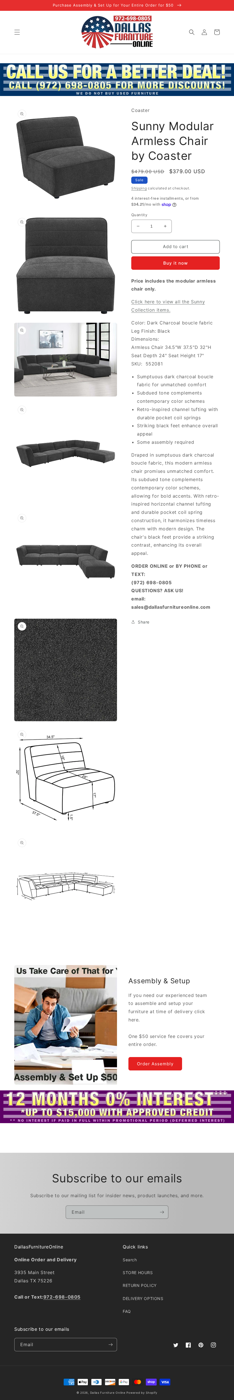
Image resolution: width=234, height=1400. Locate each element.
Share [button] (144, 622)
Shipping (139, 188)
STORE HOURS (138, 1272)
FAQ (127, 1311)
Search (130, 1259)
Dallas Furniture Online (108, 1392)
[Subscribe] (162, 1212)
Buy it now (175, 263)
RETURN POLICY (140, 1285)
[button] (17, 32)
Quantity (139, 214)
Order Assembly (155, 1063)
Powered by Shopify (142, 1392)
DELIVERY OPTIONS (143, 1298)
